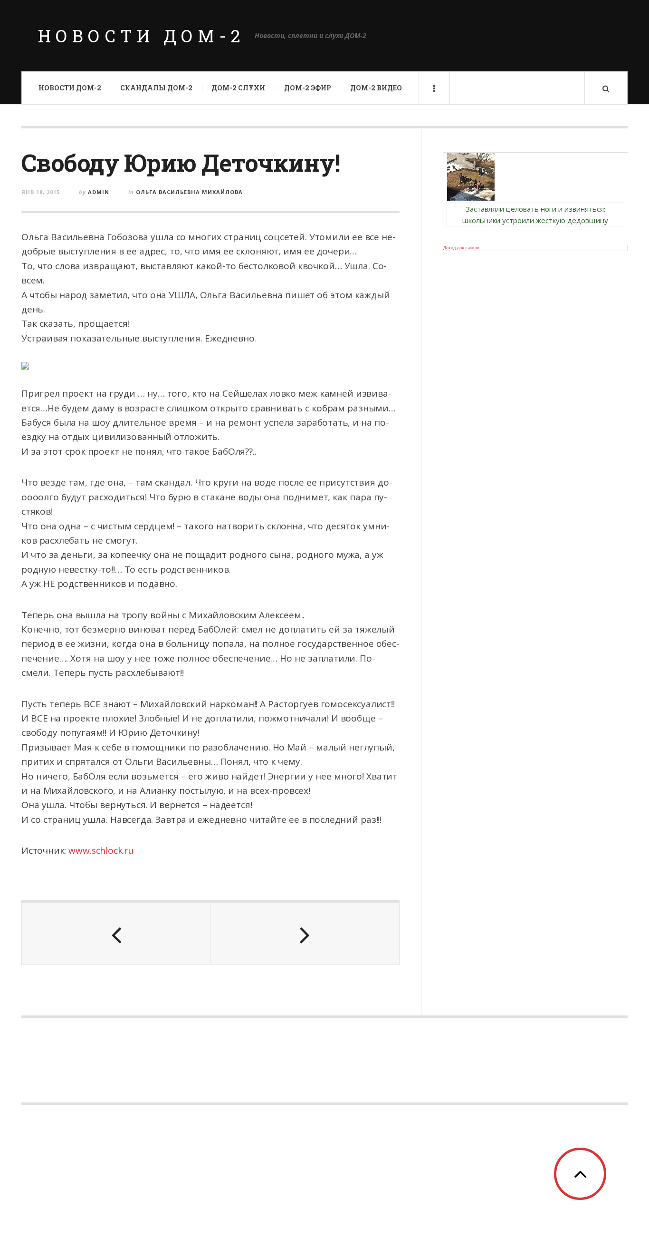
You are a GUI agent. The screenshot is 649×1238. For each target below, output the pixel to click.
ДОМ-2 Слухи (238, 87)
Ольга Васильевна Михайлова (189, 191)
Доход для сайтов (461, 247)
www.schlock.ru (100, 850)
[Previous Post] (116, 934)
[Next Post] (304, 934)
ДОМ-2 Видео (376, 87)
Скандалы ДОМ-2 (156, 87)
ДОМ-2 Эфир (307, 87)
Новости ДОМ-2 (141, 35)
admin (98, 191)
